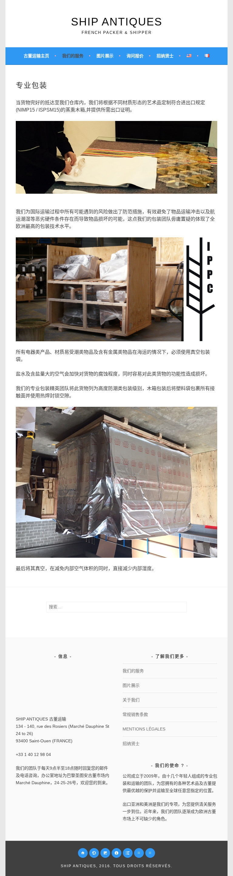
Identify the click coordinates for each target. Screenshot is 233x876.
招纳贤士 (165, 55)
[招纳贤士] (128, 853)
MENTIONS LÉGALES (144, 729)
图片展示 (104, 55)
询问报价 (135, 55)
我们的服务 (72, 55)
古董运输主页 (36, 55)
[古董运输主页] (83, 853)
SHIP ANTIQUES (116, 21)
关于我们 (131, 699)
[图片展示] (105, 853)
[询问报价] (116, 853)
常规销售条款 (135, 714)
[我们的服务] (94, 853)
